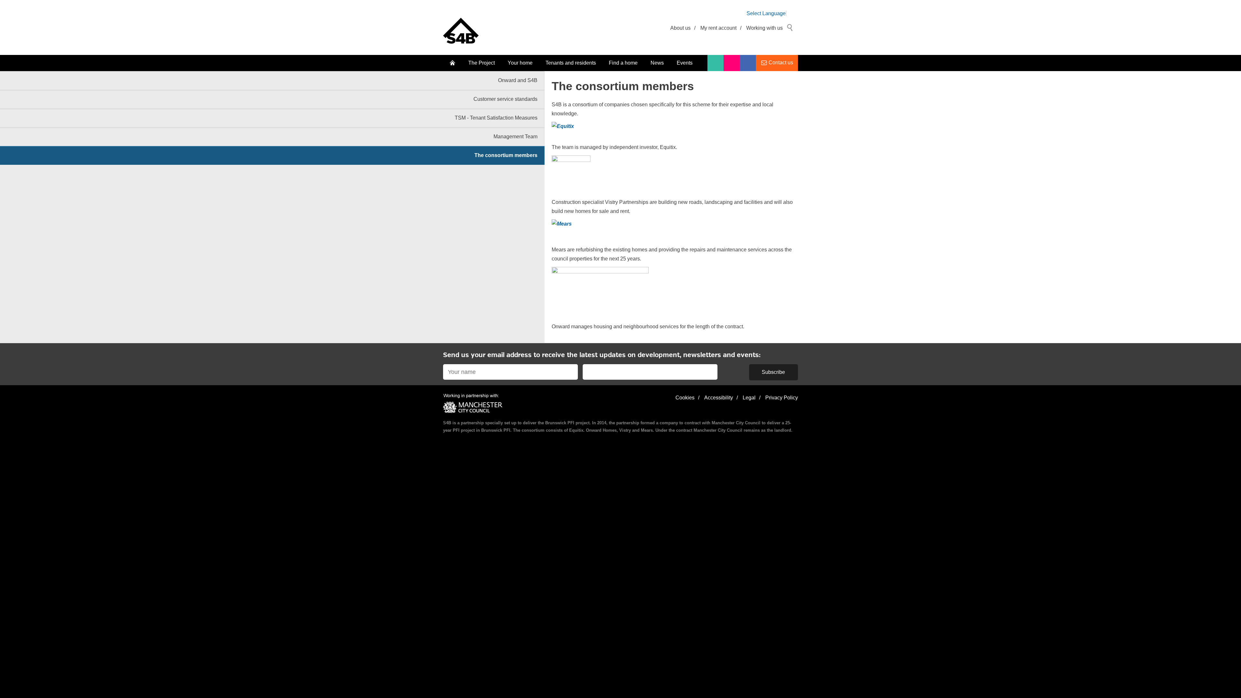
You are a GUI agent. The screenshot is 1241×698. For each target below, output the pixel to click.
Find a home (623, 63)
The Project (481, 63)
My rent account (718, 28)
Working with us (764, 28)
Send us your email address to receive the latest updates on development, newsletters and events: (601, 355)
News (657, 63)
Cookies (685, 397)
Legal (749, 397)
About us (680, 28)
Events (685, 63)
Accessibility (718, 397)
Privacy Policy (781, 397)
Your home (520, 63)
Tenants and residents (571, 63)
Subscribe (773, 372)
